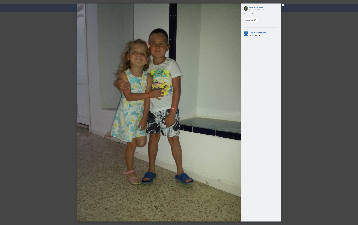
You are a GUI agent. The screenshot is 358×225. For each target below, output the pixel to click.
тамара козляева (256, 7)
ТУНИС (252, 13)
